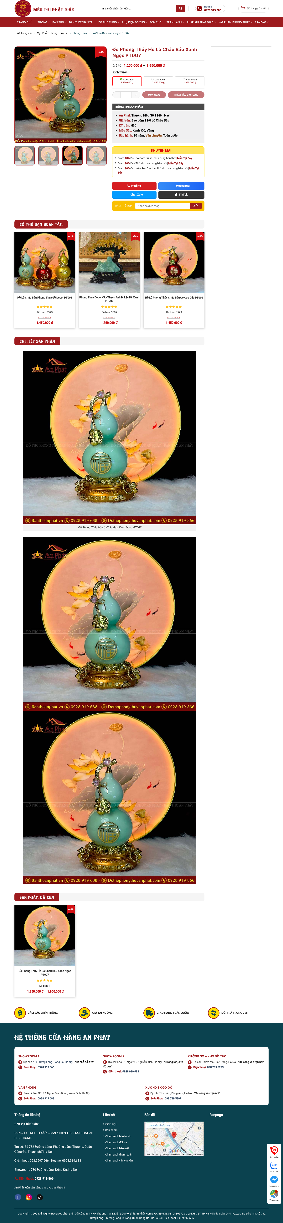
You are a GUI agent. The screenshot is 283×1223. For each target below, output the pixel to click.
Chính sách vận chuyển (119, 1160)
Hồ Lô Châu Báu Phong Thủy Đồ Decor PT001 (44, 297)
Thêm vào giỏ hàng (186, 95)
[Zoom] (19, 138)
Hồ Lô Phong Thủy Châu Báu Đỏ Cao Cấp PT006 (174, 297)
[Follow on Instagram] (29, 1197)
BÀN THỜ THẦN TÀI (81, 22)
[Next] (99, 95)
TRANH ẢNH (174, 22)
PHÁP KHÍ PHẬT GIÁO (200, 22)
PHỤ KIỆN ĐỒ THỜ (133, 22)
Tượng (42, 22)
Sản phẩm (111, 1130)
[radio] (127, 81)
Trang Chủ (24, 22)
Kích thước (120, 72)
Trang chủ (26, 33)
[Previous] (21, 95)
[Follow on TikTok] (40, 1197)
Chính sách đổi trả (116, 1142)
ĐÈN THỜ (156, 22)
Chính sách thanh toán (118, 1154)
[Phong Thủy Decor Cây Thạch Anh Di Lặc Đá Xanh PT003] (109, 262)
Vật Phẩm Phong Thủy (50, 33)
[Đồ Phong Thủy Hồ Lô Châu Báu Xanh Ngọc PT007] (44, 935)
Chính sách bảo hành (118, 1136)
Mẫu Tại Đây (184, 158)
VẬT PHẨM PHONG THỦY (234, 22)
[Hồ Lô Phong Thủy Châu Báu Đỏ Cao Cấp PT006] (174, 262)
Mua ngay (154, 95)
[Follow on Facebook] (18, 1197)
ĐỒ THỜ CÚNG (107, 22)
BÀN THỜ (58, 22)
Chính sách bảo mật (117, 1148)
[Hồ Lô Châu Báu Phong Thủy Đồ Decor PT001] (44, 262)
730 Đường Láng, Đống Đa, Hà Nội (52, 1062)
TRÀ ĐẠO (260, 22)
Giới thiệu (110, 1124)
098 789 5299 (215, 1067)
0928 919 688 (130, 1071)
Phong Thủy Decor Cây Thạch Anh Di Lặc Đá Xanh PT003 (109, 299)
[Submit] (180, 8)
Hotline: (212, 8)
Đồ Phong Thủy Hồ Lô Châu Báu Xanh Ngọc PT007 (45, 972)
